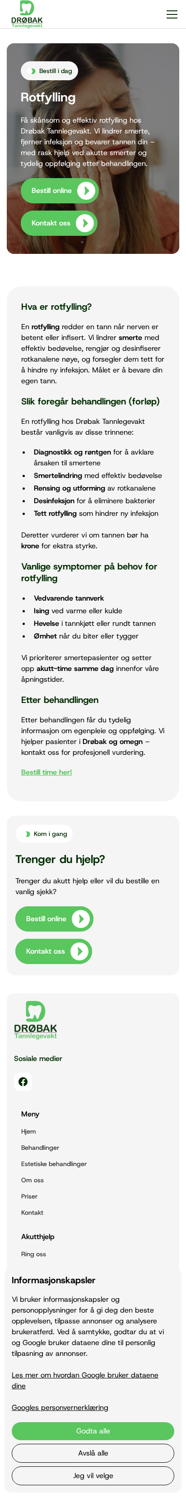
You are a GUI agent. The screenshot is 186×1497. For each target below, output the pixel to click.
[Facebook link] (23, 1082)
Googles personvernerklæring (60, 1407)
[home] (25, 14)
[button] (170, 14)
